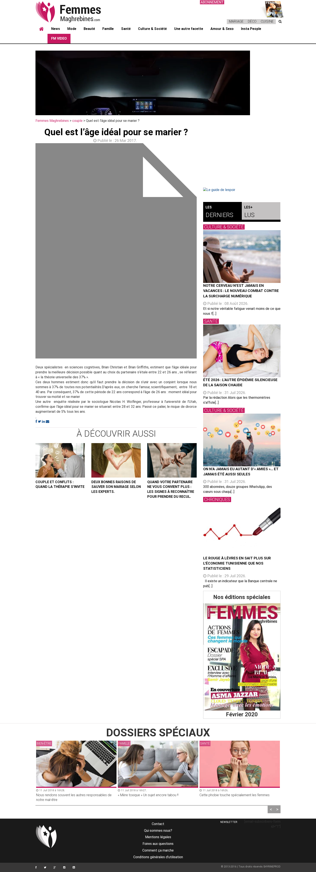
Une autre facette (188, 29)
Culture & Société (152, 29)
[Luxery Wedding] (241, 657)
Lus (249, 212)
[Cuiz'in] (272, 8)
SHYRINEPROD (272, 866)
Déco (252, 21)
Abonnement (212, 2)
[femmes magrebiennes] (74, 11)
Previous (29, 252)
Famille (108, 29)
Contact (158, 824)
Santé (126, 29)
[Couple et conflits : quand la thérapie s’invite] (60, 460)
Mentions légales (158, 837)
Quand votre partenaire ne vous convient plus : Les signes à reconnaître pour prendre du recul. (170, 489)
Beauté (89, 29)
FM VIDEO (59, 38)
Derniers (219, 212)
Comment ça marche (158, 850)
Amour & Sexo (222, 29)
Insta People (251, 29)
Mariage (236, 21)
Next (203, 252)
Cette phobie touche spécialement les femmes (234, 795)
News (55, 29)
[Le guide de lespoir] (242, 190)
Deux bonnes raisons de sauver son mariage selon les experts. (116, 487)
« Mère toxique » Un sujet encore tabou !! (148, 795)
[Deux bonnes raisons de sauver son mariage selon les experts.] (116, 460)
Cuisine (267, 21)
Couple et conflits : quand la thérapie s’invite (59, 484)
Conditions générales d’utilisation (158, 857)
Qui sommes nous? (158, 831)
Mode (71, 29)
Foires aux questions (158, 844)
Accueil (41, 29)
